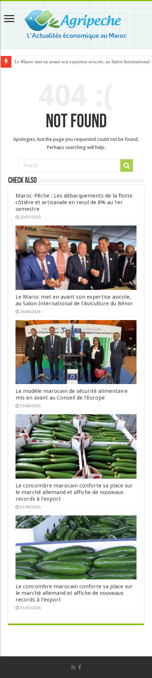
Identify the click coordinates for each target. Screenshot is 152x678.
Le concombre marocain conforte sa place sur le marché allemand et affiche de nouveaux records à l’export (74, 492)
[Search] (126, 165)
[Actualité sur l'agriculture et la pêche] (76, 23)
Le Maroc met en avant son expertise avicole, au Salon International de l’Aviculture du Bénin (73, 300)
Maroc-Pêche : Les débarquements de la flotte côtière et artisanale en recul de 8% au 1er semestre (73, 202)
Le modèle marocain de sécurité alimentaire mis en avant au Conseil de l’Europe (71, 394)
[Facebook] (79, 667)
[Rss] (73, 667)
